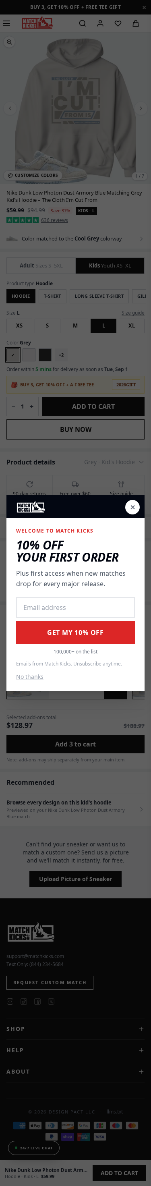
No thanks (29, 676)
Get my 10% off (75, 632)
